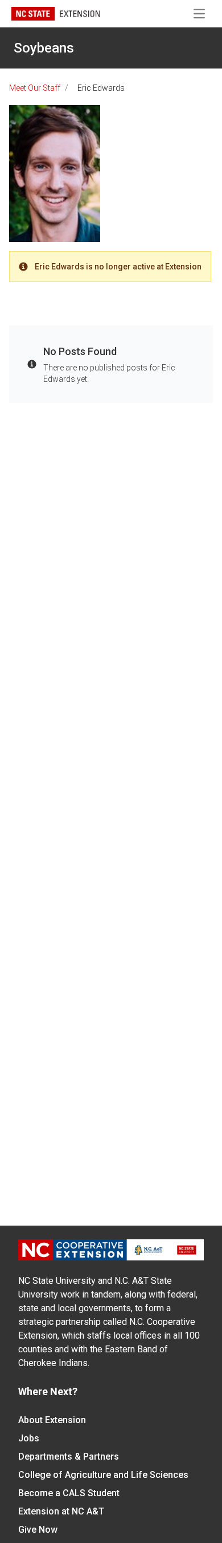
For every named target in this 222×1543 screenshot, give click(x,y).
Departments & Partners (68, 1456)
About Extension (52, 1420)
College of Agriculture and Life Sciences (103, 1474)
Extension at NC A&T (61, 1511)
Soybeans (44, 48)
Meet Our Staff (34, 87)
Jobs (28, 1438)
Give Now (37, 1529)
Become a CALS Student (69, 1493)
